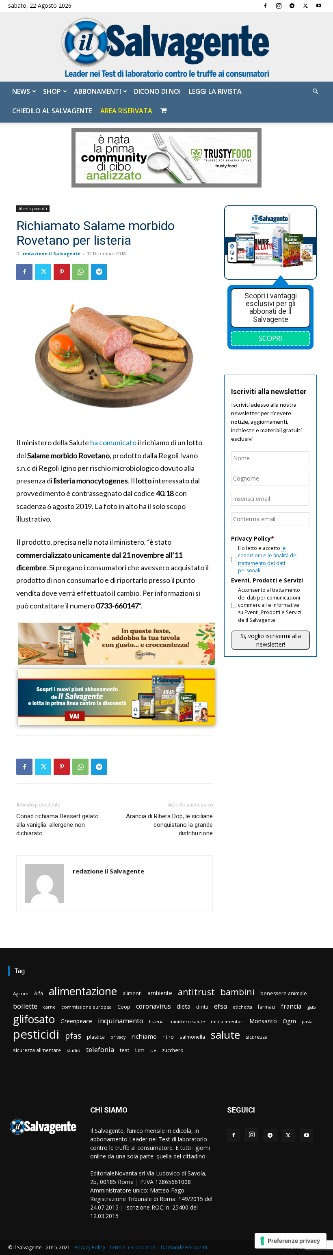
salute (225, 1035)
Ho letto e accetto (268, 559)
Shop (52, 91)
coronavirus (153, 1006)
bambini (238, 992)
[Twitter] (305, 5)
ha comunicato (113, 442)
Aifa (38, 993)
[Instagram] (278, 5)
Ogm (289, 1021)
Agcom (20, 993)
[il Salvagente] (166, 47)
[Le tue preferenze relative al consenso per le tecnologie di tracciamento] (291, 1241)
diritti (202, 1006)
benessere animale (283, 993)
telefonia (100, 1049)
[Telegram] (292, 5)
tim (140, 1050)
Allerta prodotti (33, 208)
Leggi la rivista (215, 91)
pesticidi (36, 1034)
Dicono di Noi (157, 91)
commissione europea (86, 1007)
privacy (117, 1037)
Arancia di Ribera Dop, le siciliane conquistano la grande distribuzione (169, 825)
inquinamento (120, 1020)
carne (49, 1007)
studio (73, 1050)
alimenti (132, 993)
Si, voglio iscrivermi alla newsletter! (270, 640)
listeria (156, 1021)
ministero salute (187, 1021)
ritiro (168, 1036)
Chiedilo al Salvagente (52, 110)
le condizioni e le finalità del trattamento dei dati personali (268, 559)
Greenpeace (76, 1021)
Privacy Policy (89, 1247)
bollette (25, 1006)
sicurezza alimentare (37, 1050)
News (21, 91)
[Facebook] (265, 5)
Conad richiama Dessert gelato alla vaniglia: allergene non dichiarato (57, 825)
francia (291, 1006)
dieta (183, 1006)
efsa (220, 1006)
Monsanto (263, 1021)
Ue (153, 1050)
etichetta (242, 1007)
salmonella (192, 1036)
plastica (96, 1036)
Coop (123, 1006)
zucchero (173, 1050)
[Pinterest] (62, 272)
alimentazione (83, 991)
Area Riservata (126, 110)
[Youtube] (319, 5)
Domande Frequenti (184, 1247)
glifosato (34, 1019)
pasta (307, 1021)
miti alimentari (227, 1021)
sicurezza (257, 1036)
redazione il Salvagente (51, 253)
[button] (315, 91)
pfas (73, 1036)
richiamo (144, 1036)
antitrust (196, 992)
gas (311, 1006)
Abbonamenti (97, 91)
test (124, 1050)
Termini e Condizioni (133, 1247)
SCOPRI (270, 338)
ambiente (159, 993)
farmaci (266, 1006)
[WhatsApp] (80, 272)
